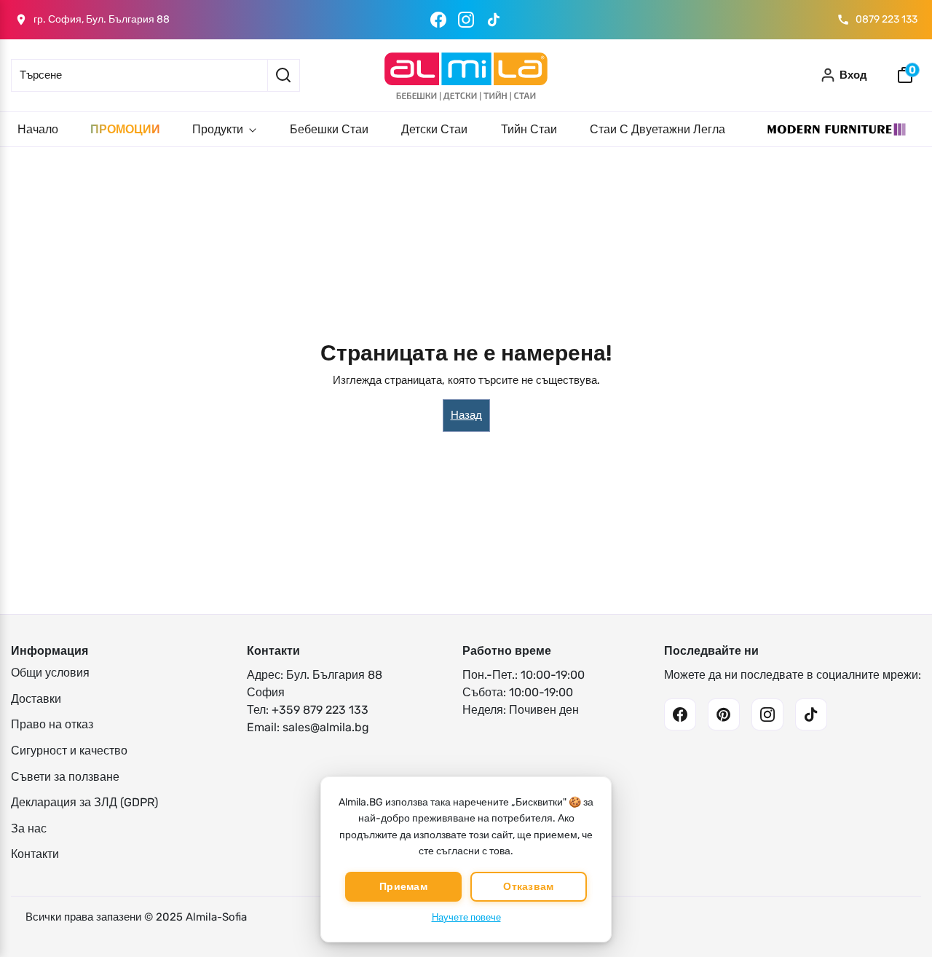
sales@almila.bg (326, 727)
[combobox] (139, 75)
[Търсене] (283, 75)
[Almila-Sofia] (466, 75)
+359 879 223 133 (320, 710)
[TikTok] (494, 20)
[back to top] (899, 920)
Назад (466, 415)
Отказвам (528, 887)
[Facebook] (438, 20)
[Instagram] (466, 20)
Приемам (403, 887)
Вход (853, 75)
